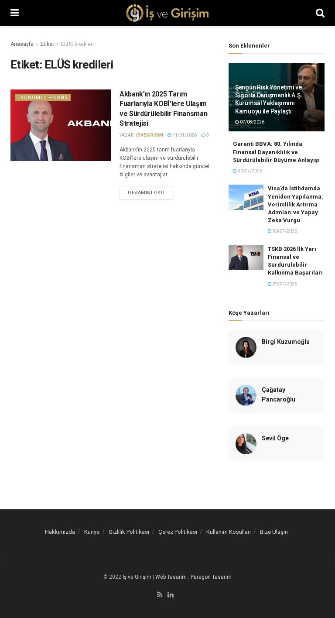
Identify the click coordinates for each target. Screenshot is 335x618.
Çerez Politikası (177, 532)
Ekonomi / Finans (42, 97)
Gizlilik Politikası (129, 532)
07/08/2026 (251, 122)
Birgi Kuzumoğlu (286, 341)
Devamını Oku (146, 193)
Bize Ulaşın (274, 532)
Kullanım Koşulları (228, 532)
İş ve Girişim (137, 577)
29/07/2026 (284, 284)
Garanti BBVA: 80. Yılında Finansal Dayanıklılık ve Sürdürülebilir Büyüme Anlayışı (276, 152)
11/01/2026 (184, 135)
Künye (91, 532)
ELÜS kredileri (77, 44)
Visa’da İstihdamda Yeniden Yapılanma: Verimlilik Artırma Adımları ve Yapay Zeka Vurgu (295, 204)
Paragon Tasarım (211, 577)
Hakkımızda (60, 532)
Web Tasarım (171, 577)
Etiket (47, 44)
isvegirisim (149, 135)
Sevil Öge (275, 438)
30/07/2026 (249, 170)
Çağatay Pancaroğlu (278, 394)
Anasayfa (22, 44)
